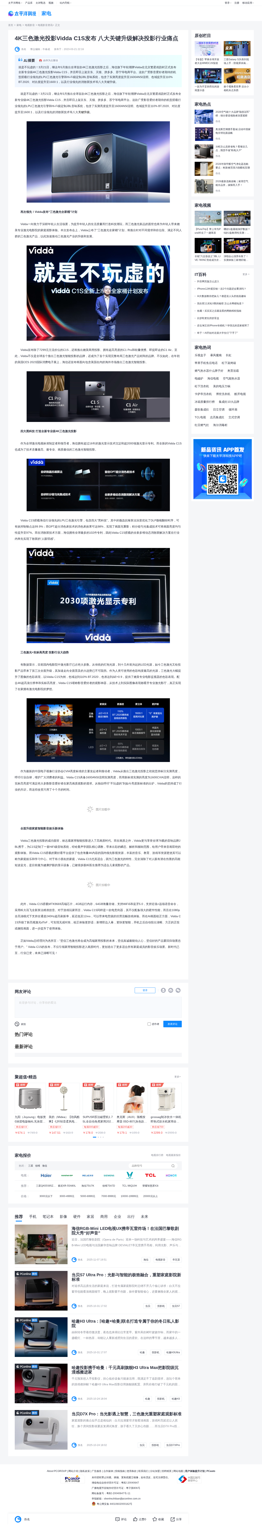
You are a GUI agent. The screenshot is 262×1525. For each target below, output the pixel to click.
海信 (44, 1165)
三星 (30, 1165)
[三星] (46, 1175)
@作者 (155, 1024)
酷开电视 (240, 394)
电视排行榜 (157, 1155)
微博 (170, 990)
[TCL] (129, 1175)
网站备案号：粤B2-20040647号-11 (111, 1493)
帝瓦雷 (176, 1259)
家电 (19, 25)
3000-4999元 (67, 1196)
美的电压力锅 (221, 386)
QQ (163, 990)
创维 (37, 1165)
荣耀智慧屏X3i (150, 1185)
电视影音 (30, 25)
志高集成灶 (217, 417)
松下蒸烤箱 (229, 363)
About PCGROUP (57, 1471)
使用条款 (132, 1471)
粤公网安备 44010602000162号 (114, 1504)
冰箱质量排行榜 (205, 401)
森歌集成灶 (202, 409)
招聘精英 (167, 1471)
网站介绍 (73, 1471)
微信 (178, 990)
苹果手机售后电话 (206, 363)
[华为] (150, 1175)
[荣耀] (171, 1175)
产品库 (29, 2)
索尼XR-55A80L (67, 1185)
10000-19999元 (129, 1196)
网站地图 (178, 1471)
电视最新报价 (173, 1155)
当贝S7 (176, 1306)
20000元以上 (150, 1196)
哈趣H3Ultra (173, 1352)
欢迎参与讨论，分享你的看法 (37, 1002)
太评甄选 (40, 2)
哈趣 (142, 1352)
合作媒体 (108, 1471)
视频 (51, 2)
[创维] (108, 1175)
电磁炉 (199, 378)
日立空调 (219, 409)
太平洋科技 (22, 13)
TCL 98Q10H (129, 1185)
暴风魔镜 (216, 355)
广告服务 (97, 1471)
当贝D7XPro (173, 1445)
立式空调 (234, 417)
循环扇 (233, 409)
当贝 (147, 1306)
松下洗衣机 (202, 386)
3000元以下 (46, 1196)
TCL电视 (200, 417)
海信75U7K (87, 1185)
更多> (177, 1076)
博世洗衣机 (223, 394)
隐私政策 (85, 1471)
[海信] (87, 1175)
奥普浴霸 (233, 370)
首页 (10, 25)
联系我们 (143, 1471)
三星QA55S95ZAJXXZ (46, 1187)
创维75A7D (108, 1185)
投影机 (161, 1306)
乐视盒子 (200, 355)
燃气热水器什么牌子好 (209, 370)
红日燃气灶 (202, 425)
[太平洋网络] (72, 1477)
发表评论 (172, 1024)
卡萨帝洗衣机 (203, 394)
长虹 (229, 355)
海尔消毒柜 (220, 425)
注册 (236, 2)
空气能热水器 (231, 378)
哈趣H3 (176, 1398)
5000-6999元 (87, 1196)
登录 (227, 2)
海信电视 (213, 378)
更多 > (246, 274)
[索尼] (66, 1175)
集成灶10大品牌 (229, 401)
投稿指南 (120, 1471)
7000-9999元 (108, 1196)
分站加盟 (155, 1471)
